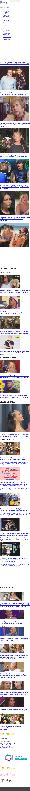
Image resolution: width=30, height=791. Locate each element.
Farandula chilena (7, 11)
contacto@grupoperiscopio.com (7, 743)
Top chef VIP (6, 19)
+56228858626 (8, 746)
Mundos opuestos (7, 13)
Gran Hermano (6, 16)
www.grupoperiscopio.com (6, 747)
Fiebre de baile (6, 20)
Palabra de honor (7, 17)
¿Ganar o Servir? (7, 15)
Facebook (5, 22)
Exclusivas (5, 12)
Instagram (5, 24)
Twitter (4, 25)
